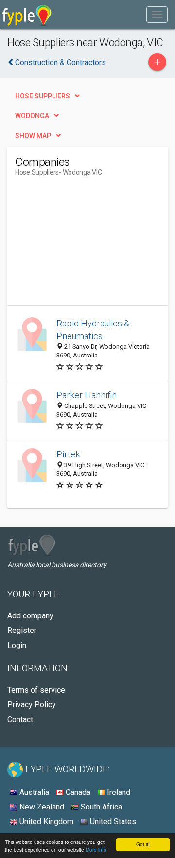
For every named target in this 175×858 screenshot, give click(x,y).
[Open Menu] (157, 14)
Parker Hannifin (86, 395)
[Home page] (27, 14)
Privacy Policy (31, 704)
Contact (20, 719)
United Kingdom (45, 821)
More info (96, 849)
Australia (33, 792)
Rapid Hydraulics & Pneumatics (92, 329)
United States (112, 821)
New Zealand (41, 806)
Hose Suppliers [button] (42, 96)
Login (16, 645)
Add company (30, 615)
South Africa (100, 806)
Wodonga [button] (32, 116)
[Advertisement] (88, 244)
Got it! (143, 844)
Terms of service (36, 690)
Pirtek (68, 454)
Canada (77, 792)
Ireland (117, 792)
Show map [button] (33, 136)
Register (21, 630)
